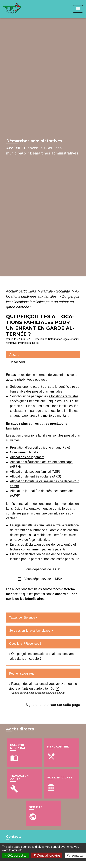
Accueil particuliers (21, 291)
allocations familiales (63, 396)
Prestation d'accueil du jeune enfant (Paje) (40, 447)
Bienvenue (33, 148)
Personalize (75, 855)
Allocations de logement (27, 457)
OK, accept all (17, 855)
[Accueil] (18, 8)
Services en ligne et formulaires (30, 630)
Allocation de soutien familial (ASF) (35, 471)
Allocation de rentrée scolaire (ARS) (35, 476)
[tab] (43, 355)
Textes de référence (22, 617)
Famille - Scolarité (56, 291)
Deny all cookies (48, 855)
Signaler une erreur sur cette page (52, 705)
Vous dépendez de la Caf (38, 569)
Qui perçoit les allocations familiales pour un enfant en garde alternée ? (42, 301)
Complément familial (24, 452)
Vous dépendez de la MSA (39, 579)
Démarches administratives (54, 153)
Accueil (13, 148)
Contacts (13, 837)
